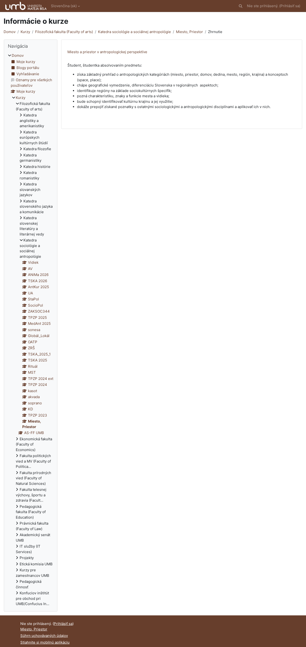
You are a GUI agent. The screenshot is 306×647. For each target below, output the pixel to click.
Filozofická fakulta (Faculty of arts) (64, 31)
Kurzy (25, 31)
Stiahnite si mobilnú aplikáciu (45, 642)
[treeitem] (30, 330)
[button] (240, 6)
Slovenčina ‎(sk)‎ (64, 6)
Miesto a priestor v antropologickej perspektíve (107, 52)
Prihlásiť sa (289, 6)
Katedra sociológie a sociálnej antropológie (134, 31)
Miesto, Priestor (189, 31)
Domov (10, 31)
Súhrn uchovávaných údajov (44, 635)
